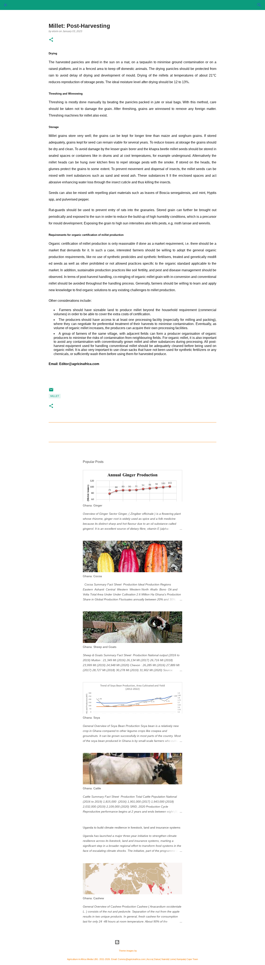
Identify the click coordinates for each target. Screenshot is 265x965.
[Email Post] (51, 391)
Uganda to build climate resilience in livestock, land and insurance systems (131, 827)
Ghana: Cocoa (92, 576)
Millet (54, 396)
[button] (51, 40)
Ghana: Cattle (92, 788)
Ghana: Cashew (93, 898)
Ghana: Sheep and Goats (99, 647)
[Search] (259, 5)
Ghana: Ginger (92, 505)
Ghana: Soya (91, 717)
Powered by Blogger (135, 942)
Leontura (141, 950)
